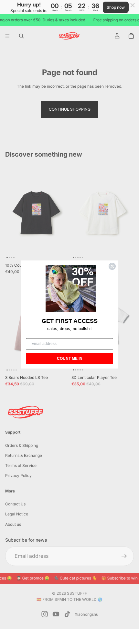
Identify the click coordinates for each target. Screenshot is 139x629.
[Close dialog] (112, 266)
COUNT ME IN (69, 358)
